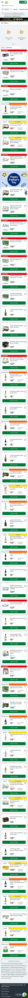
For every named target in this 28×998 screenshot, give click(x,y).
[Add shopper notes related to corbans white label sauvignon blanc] (25, 634)
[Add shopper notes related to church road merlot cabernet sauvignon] (25, 881)
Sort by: (3, 47)
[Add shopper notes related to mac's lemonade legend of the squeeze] (25, 52)
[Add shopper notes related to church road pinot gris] (25, 407)
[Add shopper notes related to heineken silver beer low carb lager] (25, 70)
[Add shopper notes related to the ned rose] (25, 750)
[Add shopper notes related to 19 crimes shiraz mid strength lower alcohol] (25, 106)
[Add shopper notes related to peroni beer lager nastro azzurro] (25, 602)
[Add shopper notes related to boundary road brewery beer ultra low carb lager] (25, 222)
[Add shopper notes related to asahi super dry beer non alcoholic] (25, 668)
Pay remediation (5, 991)
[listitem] (15, 44)
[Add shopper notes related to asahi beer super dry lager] (25, 341)
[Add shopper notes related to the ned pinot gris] (25, 309)
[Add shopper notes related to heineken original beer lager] (25, 240)
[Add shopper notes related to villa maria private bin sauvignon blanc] (25, 766)
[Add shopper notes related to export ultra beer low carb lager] (25, 88)
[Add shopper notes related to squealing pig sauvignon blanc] (25, 930)
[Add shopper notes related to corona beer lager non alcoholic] (25, 783)
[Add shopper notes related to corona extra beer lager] (25, 123)
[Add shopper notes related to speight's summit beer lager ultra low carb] (25, 139)
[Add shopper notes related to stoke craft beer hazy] (25, 817)
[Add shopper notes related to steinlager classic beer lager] (25, 471)
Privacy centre (4, 994)
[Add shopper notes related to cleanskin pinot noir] (25, 570)
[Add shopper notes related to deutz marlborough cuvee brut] (25, 423)
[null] (14, 179)
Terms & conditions (6, 996)
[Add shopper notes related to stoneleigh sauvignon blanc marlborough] (25, 503)
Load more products (14, 961)
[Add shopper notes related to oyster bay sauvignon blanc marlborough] (25, 536)
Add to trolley (14, 63)
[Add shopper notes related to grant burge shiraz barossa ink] (25, 849)
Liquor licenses (4, 989)
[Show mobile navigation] (2, 2)
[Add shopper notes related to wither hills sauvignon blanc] (25, 898)
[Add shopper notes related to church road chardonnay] (25, 833)
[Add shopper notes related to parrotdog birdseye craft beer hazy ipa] (25, 800)
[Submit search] (3, 9)
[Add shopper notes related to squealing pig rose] (25, 734)
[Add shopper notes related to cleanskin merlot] (25, 439)
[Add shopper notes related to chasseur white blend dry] (25, 946)
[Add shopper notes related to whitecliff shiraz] (25, 554)
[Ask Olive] (24, 995)
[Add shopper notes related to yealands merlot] (25, 718)
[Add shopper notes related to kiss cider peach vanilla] (25, 487)
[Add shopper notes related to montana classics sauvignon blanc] (25, 374)
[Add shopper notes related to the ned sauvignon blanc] (25, 455)
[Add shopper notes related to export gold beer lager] (25, 865)
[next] (26, 193)
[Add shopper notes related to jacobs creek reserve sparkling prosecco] (25, 520)
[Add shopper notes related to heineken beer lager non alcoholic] (25, 650)
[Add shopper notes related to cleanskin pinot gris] (25, 618)
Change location (16, 16)
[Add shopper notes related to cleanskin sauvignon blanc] (25, 391)
